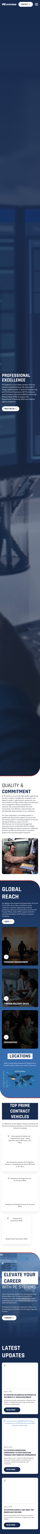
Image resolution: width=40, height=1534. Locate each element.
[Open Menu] (36, 4)
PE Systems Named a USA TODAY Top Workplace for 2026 (19, 1511)
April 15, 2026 (8, 1507)
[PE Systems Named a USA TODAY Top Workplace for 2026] (20, 1492)
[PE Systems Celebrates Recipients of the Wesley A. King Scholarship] (20, 1376)
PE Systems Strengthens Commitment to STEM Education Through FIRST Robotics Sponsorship (20, 1452)
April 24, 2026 (8, 1447)
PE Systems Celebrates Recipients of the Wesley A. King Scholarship (20, 1396)
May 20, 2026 (8, 1391)
